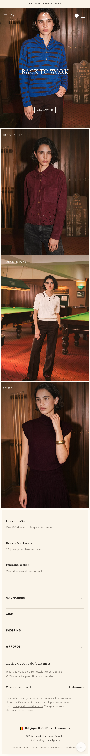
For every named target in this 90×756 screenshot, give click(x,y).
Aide (9, 614)
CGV (34, 748)
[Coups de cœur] (76, 16)
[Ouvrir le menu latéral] (5, 15)
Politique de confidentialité (28, 706)
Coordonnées (71, 748)
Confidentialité (19, 748)
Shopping (13, 630)
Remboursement (50, 748)
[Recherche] (11, 15)
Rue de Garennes (44, 736)
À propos (13, 647)
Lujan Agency (52, 740)
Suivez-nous (15, 598)
